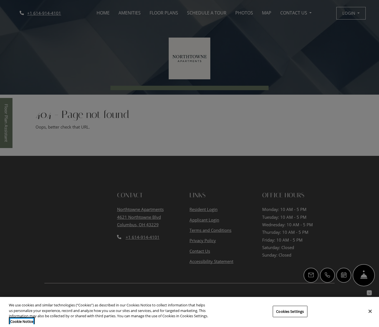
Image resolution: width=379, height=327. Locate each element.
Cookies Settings (290, 311)
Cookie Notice (21, 321)
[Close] (370, 311)
